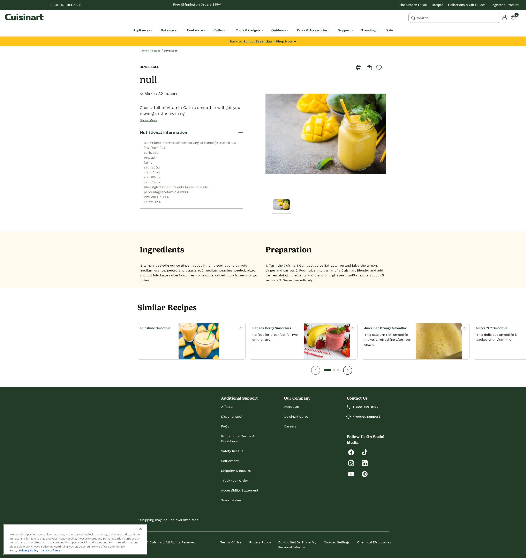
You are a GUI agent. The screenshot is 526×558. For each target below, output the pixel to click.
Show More (148, 120)
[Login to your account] (504, 17)
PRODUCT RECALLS (65, 5)
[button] (315, 370)
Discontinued (231, 416)
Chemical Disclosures (374, 542)
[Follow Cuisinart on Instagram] (351, 463)
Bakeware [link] (168, 30)
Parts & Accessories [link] (312, 30)
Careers (290, 426)
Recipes (437, 5)
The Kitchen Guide (413, 5)
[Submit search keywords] (413, 18)
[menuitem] (143, 30)
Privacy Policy (260, 542)
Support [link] (344, 30)
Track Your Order (234, 480)
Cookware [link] (195, 30)
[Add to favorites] (379, 67)
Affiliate (227, 407)
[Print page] (359, 67)
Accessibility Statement (239, 490)
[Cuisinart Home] (24, 17)
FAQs (225, 426)
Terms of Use (231, 542)
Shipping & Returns (236, 471)
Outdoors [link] (278, 30)
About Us (291, 407)
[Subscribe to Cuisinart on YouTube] (351, 474)
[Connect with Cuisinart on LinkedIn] (364, 463)
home (143, 50)
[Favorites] (240, 328)
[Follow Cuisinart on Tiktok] (364, 452)
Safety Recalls (232, 451)
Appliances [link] (141, 30)
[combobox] (454, 18)
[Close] (140, 528)
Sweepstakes (231, 500)
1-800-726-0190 (365, 407)
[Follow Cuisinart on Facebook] (351, 452)
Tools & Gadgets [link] (248, 30)
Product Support (366, 416)
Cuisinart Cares (296, 416)
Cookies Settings (337, 542)
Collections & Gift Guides (467, 5)
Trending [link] (368, 30)
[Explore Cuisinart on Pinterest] (364, 474)
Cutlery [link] (219, 30)
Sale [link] (389, 30)
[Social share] (369, 67)
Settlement (230, 461)
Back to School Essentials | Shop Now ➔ (263, 41)
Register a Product (504, 5)
